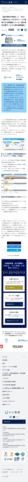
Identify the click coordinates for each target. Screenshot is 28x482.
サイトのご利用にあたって (8, 469)
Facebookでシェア (13, 246)
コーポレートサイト (7, 401)
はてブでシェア (13, 250)
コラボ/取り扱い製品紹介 (9, 385)
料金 (3, 363)
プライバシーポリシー (15, 472)
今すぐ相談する (10, 287)
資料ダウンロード (7, 391)
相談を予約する (10, 304)
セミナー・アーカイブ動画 (9, 367)
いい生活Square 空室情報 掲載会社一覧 (13, 388)
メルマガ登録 (6, 398)
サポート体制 (6, 370)
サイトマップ (20, 469)
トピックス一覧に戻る (14, 255)
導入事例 (4, 360)
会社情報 (4, 472)
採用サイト (5, 404)
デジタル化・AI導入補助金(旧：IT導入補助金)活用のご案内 (13, 374)
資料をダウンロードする (12, 321)
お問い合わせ (7, 421)
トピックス (5, 378)
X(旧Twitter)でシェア (13, 243)
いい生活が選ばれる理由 (9, 381)
